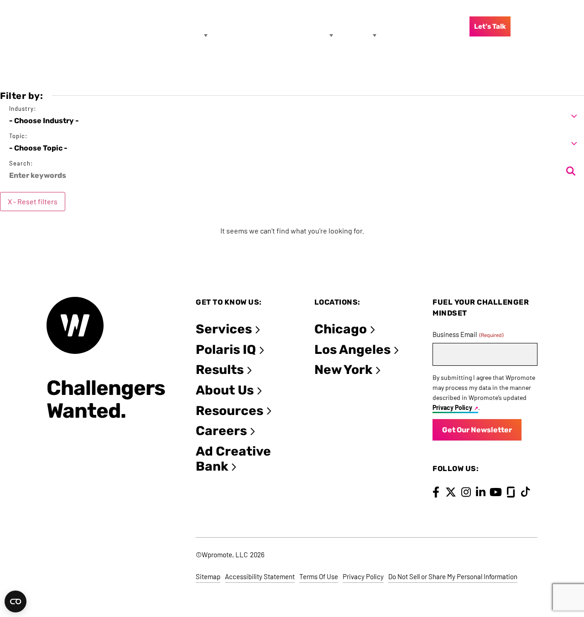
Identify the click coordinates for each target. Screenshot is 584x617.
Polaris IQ (226, 349)
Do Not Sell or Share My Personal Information (452, 576)
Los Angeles (352, 349)
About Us (225, 390)
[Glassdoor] (511, 492)
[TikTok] (526, 492)
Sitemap (208, 576)
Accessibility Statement (260, 576)
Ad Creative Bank (233, 459)
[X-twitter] (451, 492)
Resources (229, 410)
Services (224, 329)
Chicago (340, 329)
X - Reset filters (32, 201)
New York (343, 369)
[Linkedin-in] (480, 492)
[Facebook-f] (436, 492)
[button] (292, 116)
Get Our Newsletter (477, 429)
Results (220, 369)
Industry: (22, 109)
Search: (21, 163)
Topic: (18, 136)
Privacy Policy (452, 407)
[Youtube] (495, 492)
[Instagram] (466, 492)
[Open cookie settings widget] (15, 601)
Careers (221, 430)
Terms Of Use (318, 576)
